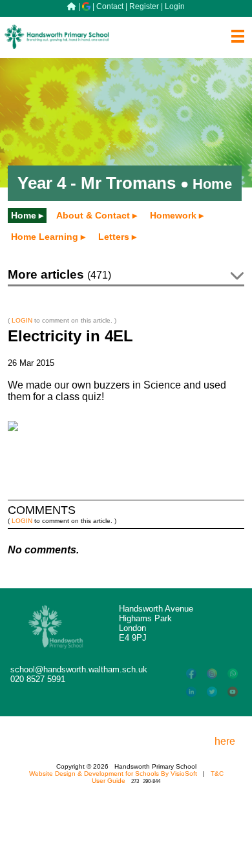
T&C (217, 773)
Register (144, 6)
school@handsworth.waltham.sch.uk (78, 669)
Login (175, 6)
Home (23, 215)
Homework (173, 215)
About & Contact (93, 215)
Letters (113, 236)
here (225, 741)
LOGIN (22, 320)
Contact (109, 6)
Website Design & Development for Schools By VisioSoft (113, 773)
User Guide (108, 780)
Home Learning (44, 236)
